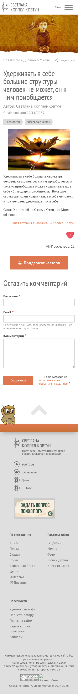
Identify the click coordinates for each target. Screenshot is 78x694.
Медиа (52, 548)
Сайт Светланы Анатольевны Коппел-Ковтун (43, 223)
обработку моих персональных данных (53, 381)
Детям (14, 571)
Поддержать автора (41, 263)
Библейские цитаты (38, 122)
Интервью (17, 577)
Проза (14, 548)
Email (7, 312)
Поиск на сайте (21, 620)
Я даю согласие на (53, 380)
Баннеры (16, 637)
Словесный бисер (22, 566)
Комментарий (13, 336)
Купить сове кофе (22, 609)
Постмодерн (12, 122)
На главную (11, 60)
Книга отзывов (58, 566)
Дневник (30, 60)
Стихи (14, 560)
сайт (71, 666)
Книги (14, 543)
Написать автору (21, 615)
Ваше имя (10, 296)
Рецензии (54, 543)
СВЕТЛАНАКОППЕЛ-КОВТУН (24, 7)
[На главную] (5, 7)
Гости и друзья (57, 560)
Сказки (15, 554)
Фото (51, 554)
